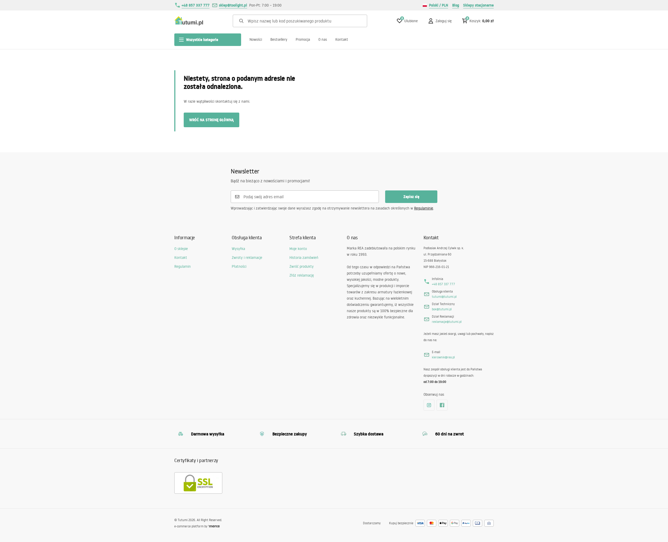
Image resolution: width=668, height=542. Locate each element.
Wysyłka (238, 248)
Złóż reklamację (301, 275)
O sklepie (181, 248)
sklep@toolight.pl (233, 5)
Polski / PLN (438, 5)
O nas (322, 39)
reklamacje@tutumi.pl (447, 322)
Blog (455, 5)
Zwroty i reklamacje (247, 257)
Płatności (239, 266)
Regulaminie (423, 208)
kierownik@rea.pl (443, 357)
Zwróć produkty (301, 266)
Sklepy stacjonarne (478, 5)
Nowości (255, 39)
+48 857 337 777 (196, 5)
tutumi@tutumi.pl (444, 297)
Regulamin (182, 266)
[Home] (188, 21)
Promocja (303, 39)
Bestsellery (278, 39)
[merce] (214, 526)
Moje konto (298, 248)
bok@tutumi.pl (442, 309)
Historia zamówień (303, 257)
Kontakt (341, 39)
